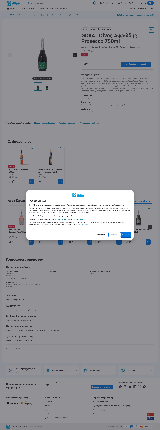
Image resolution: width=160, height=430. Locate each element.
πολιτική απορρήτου (61, 219)
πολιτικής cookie (83, 224)
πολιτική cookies (78, 219)
